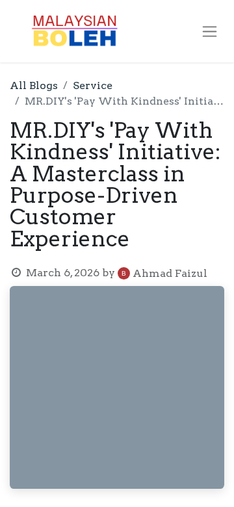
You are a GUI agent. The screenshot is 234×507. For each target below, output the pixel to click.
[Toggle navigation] (209, 31)
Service (92, 85)
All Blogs (34, 85)
